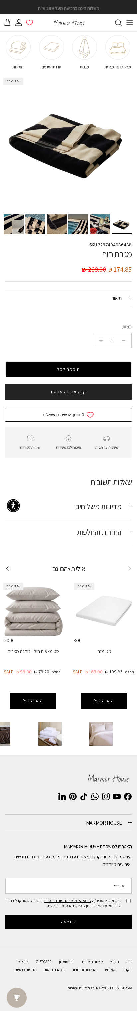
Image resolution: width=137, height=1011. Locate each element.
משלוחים (110, 970)
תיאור (117, 298)
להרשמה (68, 921)
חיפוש (114, 961)
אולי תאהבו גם (68, 569)
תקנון (128, 970)
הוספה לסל (68, 369)
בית (129, 961)
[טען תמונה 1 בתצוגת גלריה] (68, 142)
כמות (127, 327)
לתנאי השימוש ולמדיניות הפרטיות (67, 900)
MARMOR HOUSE (108, 988)
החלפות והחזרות (84, 970)
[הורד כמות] (125, 340)
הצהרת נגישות (54, 970)
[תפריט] (129, 22)
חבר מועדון (67, 961)
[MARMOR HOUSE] (68, 22)
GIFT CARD (44, 961)
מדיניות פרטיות (25, 970)
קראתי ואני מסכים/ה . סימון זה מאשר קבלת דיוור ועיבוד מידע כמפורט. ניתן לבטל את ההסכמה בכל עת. (63, 903)
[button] (13, 505)
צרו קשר (22, 961)
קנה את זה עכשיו (68, 392)
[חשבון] (20, 22)
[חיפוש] (115, 22)
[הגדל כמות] (99, 340)
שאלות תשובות (92, 961)
